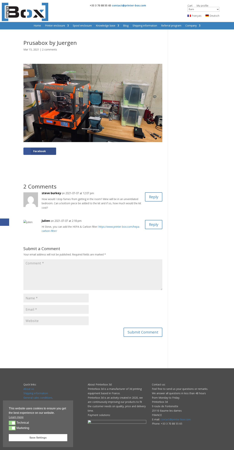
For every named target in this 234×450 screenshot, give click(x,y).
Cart (190, 5)
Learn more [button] (16, 417)
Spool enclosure (82, 25)
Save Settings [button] (38, 437)
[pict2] (92, 142)
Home (37, 25)
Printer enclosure (55, 25)
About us (28, 389)
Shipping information (145, 25)
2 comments (49, 49)
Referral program (171, 25)
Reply (153, 196)
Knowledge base (105, 25)
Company (191, 25)
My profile (202, 5)
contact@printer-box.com (176, 419)
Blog (126, 25)
